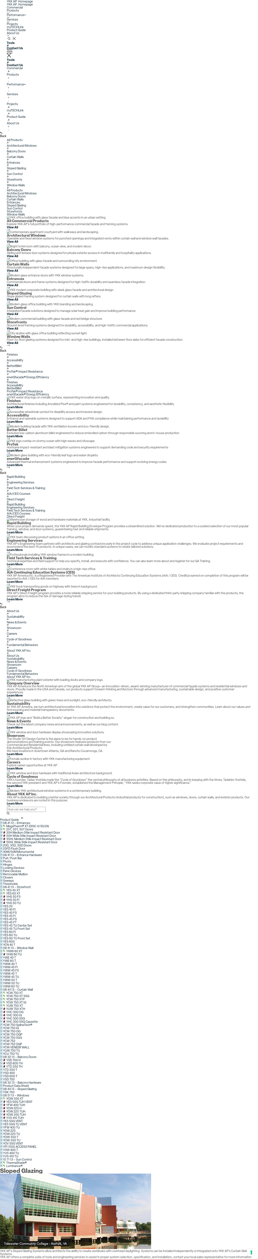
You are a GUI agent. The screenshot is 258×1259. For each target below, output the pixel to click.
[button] (15, 7)
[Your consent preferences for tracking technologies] (251, 1252)
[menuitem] (129, 7)
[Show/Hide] (1, 822)
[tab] (129, 190)
